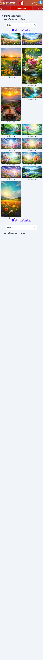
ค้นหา (23, 19)
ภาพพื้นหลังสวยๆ (11, 19)
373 (22, 30)
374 (26, 30)
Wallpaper (21, 8)
